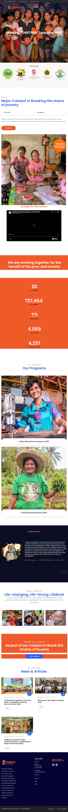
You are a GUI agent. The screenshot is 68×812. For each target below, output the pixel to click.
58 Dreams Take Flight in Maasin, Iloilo (51, 701)
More (7, 708)
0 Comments (20, 697)
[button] (27, 83)
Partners (37, 774)
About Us (37, 761)
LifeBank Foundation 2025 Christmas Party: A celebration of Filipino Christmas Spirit (17, 742)
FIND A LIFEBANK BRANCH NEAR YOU (58, 760)
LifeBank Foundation (10, 697)
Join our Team (35, 1)
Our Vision (7, 112)
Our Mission (40, 112)
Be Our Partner (23, 1)
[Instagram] (56, 764)
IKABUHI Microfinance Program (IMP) (38, 765)
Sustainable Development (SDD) (40, 771)
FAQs (36, 784)
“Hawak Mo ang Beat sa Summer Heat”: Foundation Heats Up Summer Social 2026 (17, 702)
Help (36, 781)
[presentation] (2, 580)
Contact (37, 778)
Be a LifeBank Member (11, 1)
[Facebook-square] (53, 764)
